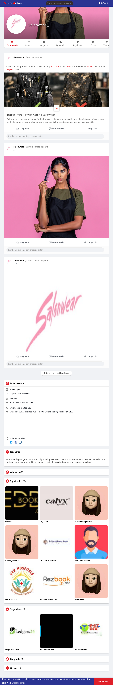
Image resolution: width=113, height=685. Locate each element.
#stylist (9, 69)
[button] (59, 3)
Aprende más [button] (18, 683)
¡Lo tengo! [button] (103, 681)
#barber (55, 66)
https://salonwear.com (20, 393)
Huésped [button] (104, 3)
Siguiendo (15, 481)
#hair (68, 66)
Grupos (14, 668)
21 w (15, 60)
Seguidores (16, 609)
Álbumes (15, 472)
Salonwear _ (39, 24)
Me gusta (15, 659)
